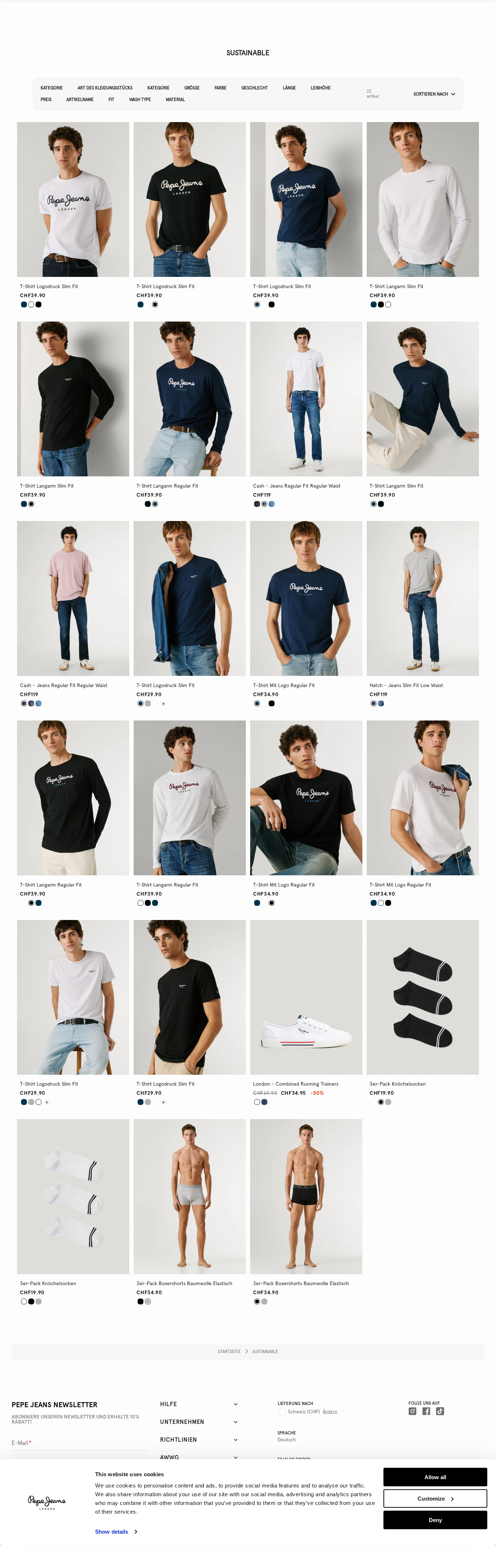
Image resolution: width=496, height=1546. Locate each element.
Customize (431, 1498)
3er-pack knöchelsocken (398, 1084)
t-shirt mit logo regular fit (284, 685)
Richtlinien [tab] (178, 1440)
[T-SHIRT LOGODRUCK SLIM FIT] (24, 304)
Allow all (435, 1477)
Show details (111, 1532)
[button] (431, 94)
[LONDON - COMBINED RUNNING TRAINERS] (264, 1102)
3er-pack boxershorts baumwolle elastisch (184, 1283)
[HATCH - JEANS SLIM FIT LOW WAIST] (381, 703)
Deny (435, 1520)
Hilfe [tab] (168, 1404)
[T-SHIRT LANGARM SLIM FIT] (374, 304)
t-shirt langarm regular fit (167, 486)
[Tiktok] (440, 1411)
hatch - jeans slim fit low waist (406, 685)
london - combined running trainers (295, 1084)
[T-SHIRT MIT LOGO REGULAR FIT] (264, 703)
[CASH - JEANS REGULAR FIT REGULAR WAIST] (257, 504)
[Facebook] (426, 1411)
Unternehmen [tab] (182, 1422)
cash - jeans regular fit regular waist (297, 486)
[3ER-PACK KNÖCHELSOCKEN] (374, 1102)
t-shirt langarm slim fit (396, 286)
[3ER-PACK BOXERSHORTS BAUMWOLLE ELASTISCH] (140, 1301)
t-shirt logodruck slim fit (49, 286)
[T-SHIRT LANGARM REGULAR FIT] (140, 504)
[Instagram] (412, 1411)
